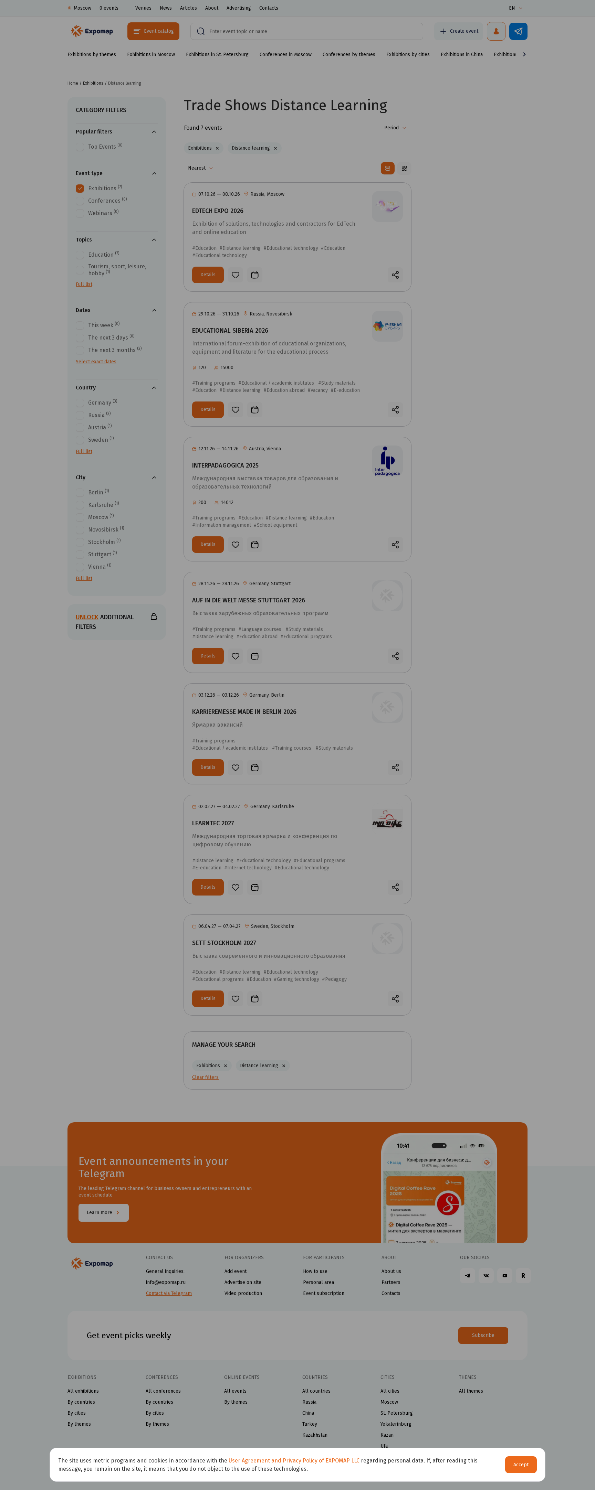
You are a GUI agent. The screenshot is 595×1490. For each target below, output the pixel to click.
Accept (521, 1465)
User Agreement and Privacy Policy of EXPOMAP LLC (294, 1460)
